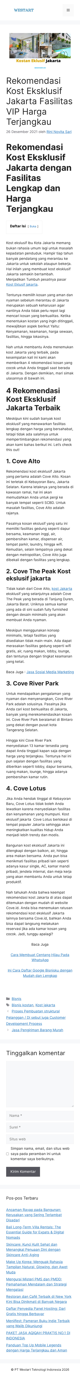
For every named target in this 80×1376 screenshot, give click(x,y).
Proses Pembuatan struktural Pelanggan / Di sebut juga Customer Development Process (36, 1017)
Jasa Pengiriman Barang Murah (37, 1030)
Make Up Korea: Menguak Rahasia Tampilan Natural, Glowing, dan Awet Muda (36, 1267)
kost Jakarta (62, 589)
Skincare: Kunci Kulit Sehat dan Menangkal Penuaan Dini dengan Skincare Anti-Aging (33, 1249)
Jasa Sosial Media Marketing (50, 672)
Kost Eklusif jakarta (22, 284)
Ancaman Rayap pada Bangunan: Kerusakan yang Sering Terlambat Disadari (34, 1215)
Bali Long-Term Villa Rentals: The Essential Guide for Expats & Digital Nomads (35, 1232)
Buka (33, 226)
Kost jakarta (45, 1005)
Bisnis (16, 999)
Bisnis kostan (22, 1005)
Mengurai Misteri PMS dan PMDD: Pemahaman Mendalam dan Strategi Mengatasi (36, 1284)
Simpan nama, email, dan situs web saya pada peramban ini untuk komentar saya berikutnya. (40, 1153)
